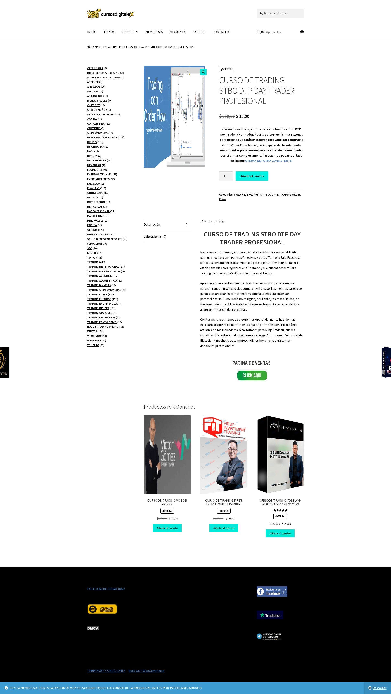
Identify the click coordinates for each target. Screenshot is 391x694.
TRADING (118, 47)
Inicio (95, 47)
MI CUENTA (178, 32)
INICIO (92, 32)
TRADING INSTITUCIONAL (263, 194)
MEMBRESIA (154, 32)
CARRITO (199, 32)
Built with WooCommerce (146, 671)
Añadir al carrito (252, 176)
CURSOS (127, 32)
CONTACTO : (221, 32)
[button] (203, 72)
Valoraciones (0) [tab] (155, 236)
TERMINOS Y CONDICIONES (106, 671)
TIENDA (109, 32)
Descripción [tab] (152, 224)
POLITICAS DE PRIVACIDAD (106, 589)
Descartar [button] (379, 688)
